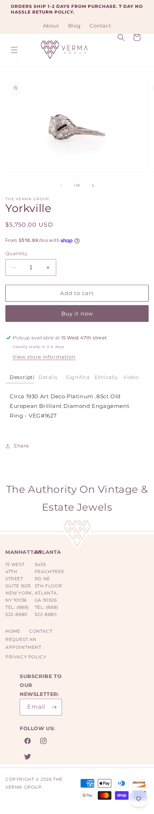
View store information (44, 357)
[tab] (19, 378)
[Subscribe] (54, 707)
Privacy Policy (25, 656)
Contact (40, 631)
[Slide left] (61, 185)
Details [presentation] (47, 377)
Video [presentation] (131, 377)
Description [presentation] (22, 377)
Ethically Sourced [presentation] (107, 377)
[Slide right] (93, 185)
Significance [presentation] (78, 377)
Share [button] (21, 446)
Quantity (16, 253)
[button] (14, 50)
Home (12, 631)
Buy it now (77, 313)
